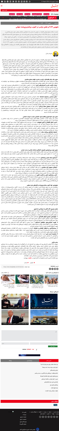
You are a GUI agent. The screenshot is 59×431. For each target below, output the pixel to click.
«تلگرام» (30, 258)
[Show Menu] (2, 5)
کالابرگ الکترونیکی (37, 14)
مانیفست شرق (23, 419)
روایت (52, 414)
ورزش (57, 414)
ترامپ (25, 263)
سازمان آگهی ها (23, 424)
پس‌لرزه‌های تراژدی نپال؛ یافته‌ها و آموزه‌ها (49, 376)
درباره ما (25, 414)
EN (26, 1)
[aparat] (7, 1)
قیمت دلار (46, 14)
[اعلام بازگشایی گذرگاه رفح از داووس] (44, 317)
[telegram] (13, 1)
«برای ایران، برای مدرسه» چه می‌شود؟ (50, 367)
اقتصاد (40, 412)
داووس (32, 263)
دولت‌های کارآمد (54, 388)
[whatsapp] (50, 269)
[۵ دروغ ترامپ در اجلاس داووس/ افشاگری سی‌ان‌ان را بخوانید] (15, 317)
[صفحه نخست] (29, 2)
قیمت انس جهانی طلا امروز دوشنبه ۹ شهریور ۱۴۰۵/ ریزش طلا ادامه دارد (28, 18)
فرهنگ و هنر (34, 412)
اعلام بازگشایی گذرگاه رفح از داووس (48, 323)
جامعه (49, 412)
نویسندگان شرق (23, 422)
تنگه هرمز (12, 14)
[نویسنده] (55, 57)
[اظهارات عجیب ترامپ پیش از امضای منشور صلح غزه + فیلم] (44, 301)
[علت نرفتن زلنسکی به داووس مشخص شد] (15, 301)
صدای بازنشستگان (54, 370)
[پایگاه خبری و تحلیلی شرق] (54, 6)
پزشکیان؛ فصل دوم (54, 385)
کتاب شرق (4, 10)
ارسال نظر (53, 346)
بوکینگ (55, 405)
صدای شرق (42, 414)
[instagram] (16, 1)
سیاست (45, 412)
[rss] (19, 1)
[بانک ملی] (29, 356)
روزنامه (10, 360)
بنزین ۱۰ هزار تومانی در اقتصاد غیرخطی (50, 379)
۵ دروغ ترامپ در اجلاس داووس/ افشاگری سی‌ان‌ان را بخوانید (15, 323)
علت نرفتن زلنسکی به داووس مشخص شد (18, 307)
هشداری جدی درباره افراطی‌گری (51, 382)
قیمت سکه (19, 14)
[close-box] (3, 17)
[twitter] (10, 1)
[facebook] (52, 269)
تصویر (48, 414)
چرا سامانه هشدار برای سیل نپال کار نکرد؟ (49, 364)
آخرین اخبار (48, 360)
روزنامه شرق (54, 10)
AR (24, 1)
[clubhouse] (5, 1)
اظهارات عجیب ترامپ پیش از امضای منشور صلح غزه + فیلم (44, 307)
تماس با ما (24, 412)
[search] (22, 1)
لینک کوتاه (26, 267)
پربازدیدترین (29, 360)
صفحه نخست (56, 412)
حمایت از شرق (23, 417)
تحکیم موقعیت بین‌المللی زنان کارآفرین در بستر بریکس (46, 373)
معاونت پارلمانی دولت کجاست (51, 391)
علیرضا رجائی (49, 53)
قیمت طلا (27, 14)
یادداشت (56, 23)
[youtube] (2, 1)
